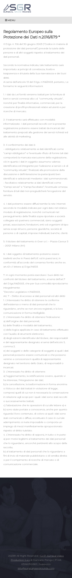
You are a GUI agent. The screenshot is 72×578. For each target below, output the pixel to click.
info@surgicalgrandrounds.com (36, 568)
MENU (11, 20)
